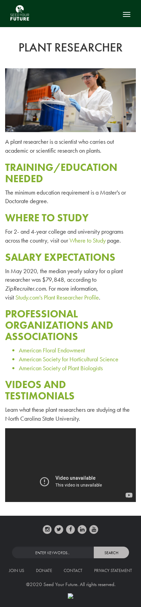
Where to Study (87, 240)
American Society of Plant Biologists (61, 368)
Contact (73, 570)
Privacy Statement (113, 570)
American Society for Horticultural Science (68, 359)
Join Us (16, 570)
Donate (44, 570)
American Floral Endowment (52, 350)
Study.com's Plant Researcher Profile (57, 297)
